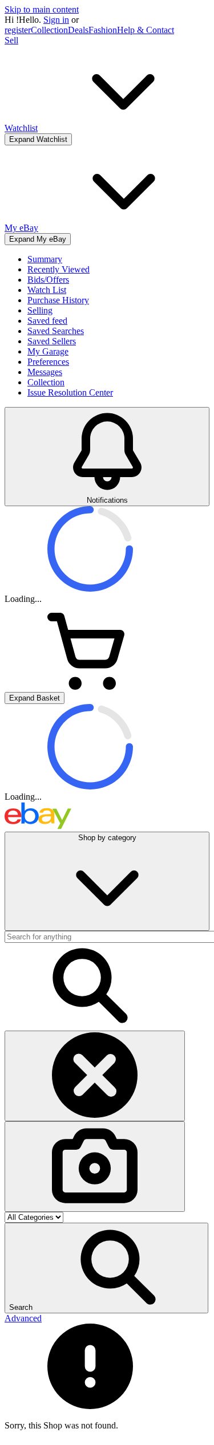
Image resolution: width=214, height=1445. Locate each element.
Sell (11, 40)
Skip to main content (42, 9)
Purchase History (58, 300)
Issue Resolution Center (70, 392)
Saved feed (47, 320)
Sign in (56, 20)
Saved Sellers (51, 341)
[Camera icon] (95, 1166)
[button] (106, 1268)
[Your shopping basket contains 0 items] (90, 686)
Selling (40, 310)
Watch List (46, 290)
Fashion (102, 30)
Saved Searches (55, 331)
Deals (78, 30)
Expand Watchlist (38, 139)
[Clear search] (95, 1076)
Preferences (48, 362)
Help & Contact (145, 30)
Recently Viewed (58, 269)
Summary (44, 259)
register (18, 30)
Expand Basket (34, 698)
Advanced (23, 1318)
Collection (49, 30)
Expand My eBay (37, 239)
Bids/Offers (48, 279)
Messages (44, 372)
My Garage (47, 351)
